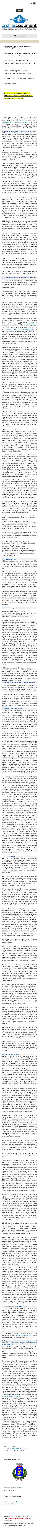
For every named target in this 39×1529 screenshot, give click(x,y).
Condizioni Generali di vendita (13, 1502)
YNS (24, 1525)
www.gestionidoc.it (7, 122)
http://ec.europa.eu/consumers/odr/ (12, 1396)
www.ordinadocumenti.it (22, 122)
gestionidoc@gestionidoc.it (23, 1335)
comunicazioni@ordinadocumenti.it (18, 1518)
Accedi (20, 10)
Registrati (29, 73)
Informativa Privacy (9, 1504)
